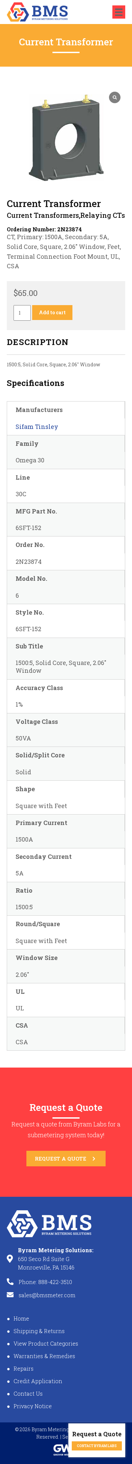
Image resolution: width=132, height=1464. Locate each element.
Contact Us (28, 1393)
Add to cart (52, 312)
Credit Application (38, 1381)
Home (21, 1318)
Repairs (24, 1368)
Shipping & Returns (39, 1330)
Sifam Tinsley (37, 426)
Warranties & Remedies (44, 1355)
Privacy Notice (33, 1406)
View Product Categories (46, 1343)
